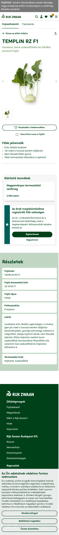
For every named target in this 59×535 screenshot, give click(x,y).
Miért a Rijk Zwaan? (17, 418)
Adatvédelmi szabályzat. (39, 507)
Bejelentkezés (32, 234)
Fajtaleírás (28, 24)
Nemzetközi (13, 447)
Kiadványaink (14, 453)
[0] (51, 17)
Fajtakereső (13, 407)
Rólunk (10, 442)
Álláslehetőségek (16, 458)
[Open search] (36, 16)
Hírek (9, 424)
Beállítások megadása (29, 521)
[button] (15, 33)
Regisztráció (32, 240)
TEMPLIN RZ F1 (20, 41)
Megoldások (13, 413)
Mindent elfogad (30, 513)
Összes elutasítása (30, 529)
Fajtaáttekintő (10, 24)
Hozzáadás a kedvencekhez (31, 128)
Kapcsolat (12, 429)
